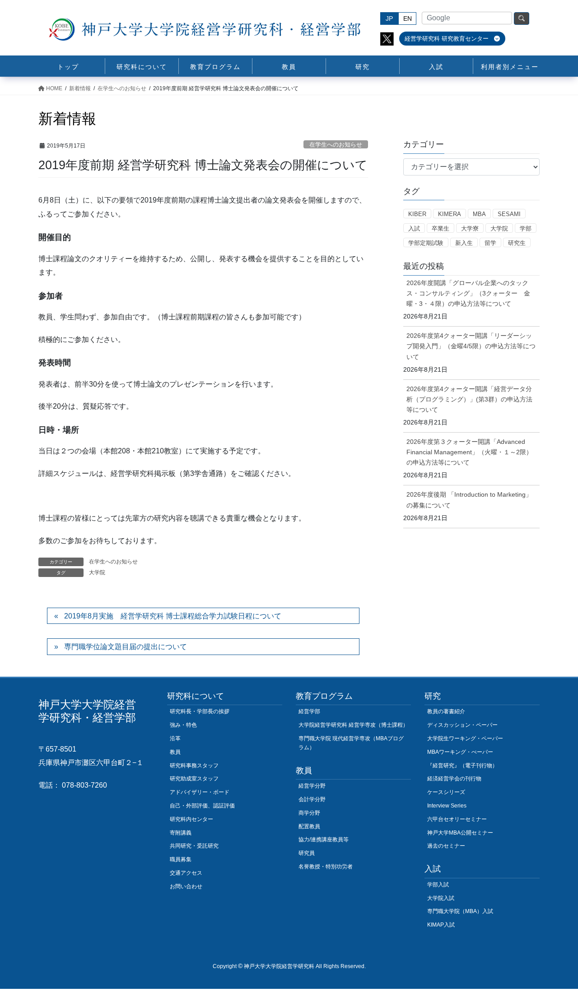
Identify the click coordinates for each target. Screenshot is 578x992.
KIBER (417, 214)
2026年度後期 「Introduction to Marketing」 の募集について (469, 499)
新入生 (464, 243)
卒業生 (440, 228)
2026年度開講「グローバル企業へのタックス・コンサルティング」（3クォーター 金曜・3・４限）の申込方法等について (468, 293)
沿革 (175, 738)
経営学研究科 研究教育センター (447, 38)
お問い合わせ (186, 886)
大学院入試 (440, 898)
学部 (525, 228)
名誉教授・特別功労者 (325, 866)
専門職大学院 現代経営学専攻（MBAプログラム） (351, 743)
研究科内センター (191, 819)
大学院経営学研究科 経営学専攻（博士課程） (353, 725)
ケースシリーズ (446, 792)
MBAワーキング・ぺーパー (460, 752)
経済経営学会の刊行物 (454, 778)
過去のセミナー (446, 846)
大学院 (97, 572)
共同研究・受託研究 (194, 846)
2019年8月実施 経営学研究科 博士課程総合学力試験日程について (172, 616)
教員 (175, 752)
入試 (414, 228)
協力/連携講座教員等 (323, 839)
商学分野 (309, 813)
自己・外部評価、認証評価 (202, 806)
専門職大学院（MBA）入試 (460, 911)
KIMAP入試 (441, 925)
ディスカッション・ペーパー (462, 725)
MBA (479, 214)
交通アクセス (186, 873)
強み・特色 (183, 725)
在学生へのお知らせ (335, 144)
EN (407, 18)
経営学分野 (312, 786)
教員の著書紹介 (446, 711)
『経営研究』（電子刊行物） (462, 765)
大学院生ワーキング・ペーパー (465, 738)
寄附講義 (180, 833)
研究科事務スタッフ (194, 765)
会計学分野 (312, 799)
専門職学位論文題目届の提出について (125, 647)
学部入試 (438, 884)
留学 (490, 243)
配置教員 (309, 826)
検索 (521, 18)
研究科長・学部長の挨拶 (199, 711)
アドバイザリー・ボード (199, 792)
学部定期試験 (425, 243)
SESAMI (509, 214)
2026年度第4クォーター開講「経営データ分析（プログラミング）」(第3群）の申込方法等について (469, 399)
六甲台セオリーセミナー (457, 819)
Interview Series (446, 806)
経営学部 (309, 711)
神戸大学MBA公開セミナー (460, 833)
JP (389, 18)
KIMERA (449, 214)
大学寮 (470, 228)
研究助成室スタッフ (194, 778)
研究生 (517, 243)
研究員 (306, 853)
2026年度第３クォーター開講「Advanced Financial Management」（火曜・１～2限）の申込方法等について (469, 452)
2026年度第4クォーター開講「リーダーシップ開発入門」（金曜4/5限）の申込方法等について (471, 346)
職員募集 (180, 859)
